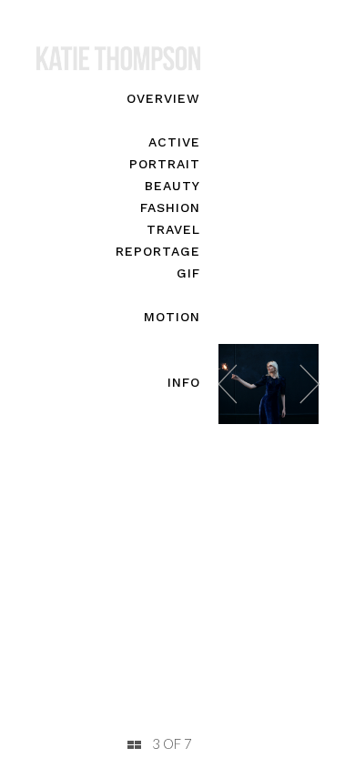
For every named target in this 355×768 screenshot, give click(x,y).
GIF (188, 273)
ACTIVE (174, 142)
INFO (183, 382)
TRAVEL (173, 229)
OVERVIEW (163, 98)
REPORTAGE (158, 251)
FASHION (170, 207)
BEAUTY (172, 185)
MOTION (172, 316)
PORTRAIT (164, 164)
